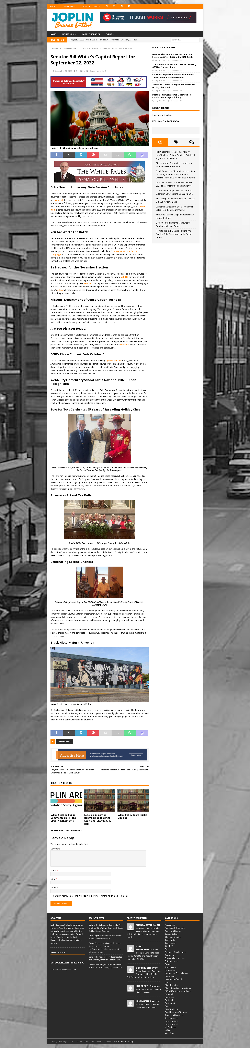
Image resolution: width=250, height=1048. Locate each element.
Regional (169, 1000)
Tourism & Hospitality (174, 1015)
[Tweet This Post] (69, 155)
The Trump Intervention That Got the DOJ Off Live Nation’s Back (174, 65)
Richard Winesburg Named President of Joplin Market (148, 989)
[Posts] (160, 142)
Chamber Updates (173, 937)
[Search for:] (185, 39)
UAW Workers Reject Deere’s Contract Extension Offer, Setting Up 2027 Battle (172, 55)
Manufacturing (171, 985)
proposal (58, 200)
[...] (57, 943)
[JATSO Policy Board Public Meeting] (133, 800)
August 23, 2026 (160, 60)
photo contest (114, 360)
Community (170, 940)
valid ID (124, 277)
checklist (124, 344)
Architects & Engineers (175, 928)
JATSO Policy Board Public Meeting (132, 816)
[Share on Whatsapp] (130, 155)
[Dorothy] (130, 971)
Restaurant (170, 1003)
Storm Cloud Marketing (123, 1041)
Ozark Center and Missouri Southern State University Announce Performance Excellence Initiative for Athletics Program (175, 174)
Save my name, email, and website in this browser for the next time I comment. (90, 895)
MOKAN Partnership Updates (178, 991)
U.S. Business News (163, 47)
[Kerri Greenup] (130, 1005)
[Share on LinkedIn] (81, 155)
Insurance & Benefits (174, 979)
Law (167, 982)
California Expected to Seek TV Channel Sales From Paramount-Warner (173, 75)
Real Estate (170, 997)
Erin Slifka (80, 71)
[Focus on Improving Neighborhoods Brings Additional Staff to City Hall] (99, 800)
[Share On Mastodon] (142, 155)
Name (53, 870)
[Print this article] (118, 155)
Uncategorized (171, 1024)
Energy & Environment (174, 958)
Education (169, 955)
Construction (170, 943)
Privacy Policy (58, 952)
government (64, 741)
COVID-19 (169, 946)
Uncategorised (171, 1021)
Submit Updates (70, 6)
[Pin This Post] (93, 155)
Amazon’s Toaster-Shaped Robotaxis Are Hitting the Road (173, 86)
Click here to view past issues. (63, 969)
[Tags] (176, 142)
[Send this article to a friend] (105, 155)
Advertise (54, 6)
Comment (55, 848)
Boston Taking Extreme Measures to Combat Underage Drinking (171, 96)
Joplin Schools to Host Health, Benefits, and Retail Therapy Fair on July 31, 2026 (143, 955)
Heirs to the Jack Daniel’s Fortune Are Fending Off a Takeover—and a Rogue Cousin (174, 234)
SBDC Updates (171, 1009)
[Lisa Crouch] (130, 990)
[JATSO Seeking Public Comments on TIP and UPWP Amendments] (66, 800)
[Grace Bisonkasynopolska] (130, 950)
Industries (68, 34)
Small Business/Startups (176, 1012)
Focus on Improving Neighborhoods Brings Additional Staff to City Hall (97, 819)
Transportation (171, 1018)
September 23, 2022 (63, 71)
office (60, 290)
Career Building (172, 934)
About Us (55, 918)
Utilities (168, 1030)
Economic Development (175, 952)
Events (110, 34)
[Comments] (192, 142)
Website (54, 887)
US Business (170, 1027)
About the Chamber (91, 6)
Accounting (170, 925)
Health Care (170, 970)
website (87, 283)
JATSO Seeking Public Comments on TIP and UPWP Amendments (63, 818)
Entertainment (171, 961)
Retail (167, 1006)
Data (167, 949)
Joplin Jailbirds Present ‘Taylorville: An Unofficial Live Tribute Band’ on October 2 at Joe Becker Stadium (175, 155)
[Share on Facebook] (56, 155)
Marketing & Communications (178, 988)
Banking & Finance (173, 931)
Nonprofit (169, 994)
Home (53, 34)
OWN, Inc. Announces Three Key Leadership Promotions (148, 1004)
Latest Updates (91, 34)
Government (95, 71)
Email (53, 878)
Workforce (169, 1033)
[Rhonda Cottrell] (130, 929)
